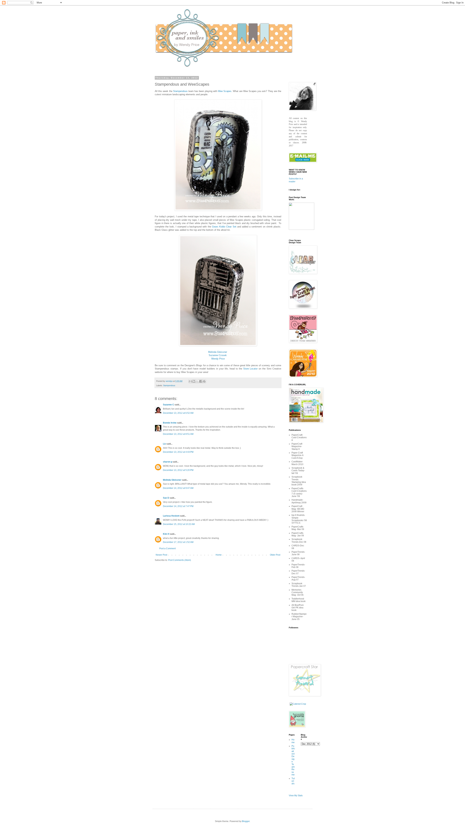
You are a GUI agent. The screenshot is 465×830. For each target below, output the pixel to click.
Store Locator (250, 368)
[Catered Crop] (298, 704)
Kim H (166, 534)
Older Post (275, 555)
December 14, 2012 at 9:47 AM (178, 488)
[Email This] (190, 381)
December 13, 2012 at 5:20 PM (178, 470)
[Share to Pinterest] (204, 381)
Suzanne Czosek (218, 355)
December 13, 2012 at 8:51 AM (178, 434)
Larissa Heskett (171, 516)
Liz (164, 444)
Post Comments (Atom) (179, 560)
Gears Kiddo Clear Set (224, 226)
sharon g (167, 462)
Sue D (166, 498)
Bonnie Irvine (170, 423)
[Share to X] (197, 381)
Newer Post (161, 555)
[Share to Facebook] (201, 381)
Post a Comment (167, 548)
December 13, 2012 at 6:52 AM (178, 413)
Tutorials (293, 781)
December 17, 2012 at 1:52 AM (178, 542)
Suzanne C (168, 404)
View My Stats (296, 795)
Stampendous (180, 91)
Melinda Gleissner (217, 352)
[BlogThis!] (194, 381)
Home (219, 555)
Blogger (246, 821)
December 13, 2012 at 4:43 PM (178, 452)
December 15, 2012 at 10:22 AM (179, 524)
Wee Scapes (224, 91)
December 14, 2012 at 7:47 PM (178, 506)
